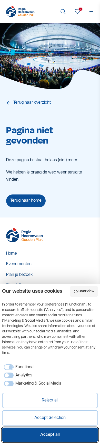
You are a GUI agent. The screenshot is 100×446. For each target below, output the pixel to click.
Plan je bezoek (19, 275)
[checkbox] (18, 367)
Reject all (50, 400)
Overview (86, 291)
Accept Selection (50, 418)
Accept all (50, 435)
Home (11, 254)
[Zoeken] (63, 11)
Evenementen (19, 264)
